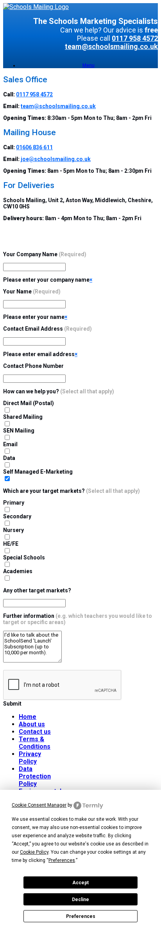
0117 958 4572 (135, 38)
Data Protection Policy (35, 776)
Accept (80, 882)
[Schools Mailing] (36, 7)
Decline (80, 899)
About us (32, 724)
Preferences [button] (61, 860)
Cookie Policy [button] (34, 852)
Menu (88, 65)
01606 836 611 (34, 147)
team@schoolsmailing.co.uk (111, 46)
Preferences (80, 916)
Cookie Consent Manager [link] (39, 805)
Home (27, 716)
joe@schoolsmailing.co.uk (56, 159)
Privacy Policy (30, 757)
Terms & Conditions (34, 742)
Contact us (35, 731)
